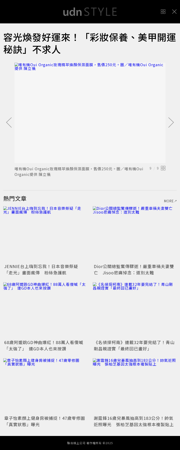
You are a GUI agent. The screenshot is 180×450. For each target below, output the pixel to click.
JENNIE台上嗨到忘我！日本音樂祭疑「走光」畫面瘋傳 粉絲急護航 (41, 269)
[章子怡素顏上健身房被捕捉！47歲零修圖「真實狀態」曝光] (45, 386)
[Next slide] (171, 122)
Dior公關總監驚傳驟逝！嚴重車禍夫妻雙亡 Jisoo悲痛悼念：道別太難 (134, 269)
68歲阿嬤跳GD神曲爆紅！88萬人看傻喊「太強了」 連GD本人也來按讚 (43, 345)
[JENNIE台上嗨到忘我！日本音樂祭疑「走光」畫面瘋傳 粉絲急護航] (45, 234)
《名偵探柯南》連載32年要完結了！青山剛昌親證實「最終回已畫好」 (134, 345)
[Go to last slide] (9, 122)
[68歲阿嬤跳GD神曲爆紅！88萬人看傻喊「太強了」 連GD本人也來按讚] (45, 310)
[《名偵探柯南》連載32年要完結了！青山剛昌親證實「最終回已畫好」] (135, 310)
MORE (169, 201)
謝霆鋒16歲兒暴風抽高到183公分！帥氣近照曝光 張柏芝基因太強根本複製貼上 (134, 421)
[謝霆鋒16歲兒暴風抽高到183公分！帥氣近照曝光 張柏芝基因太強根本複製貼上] (135, 386)
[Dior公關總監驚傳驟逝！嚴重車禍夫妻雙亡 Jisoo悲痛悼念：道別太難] (135, 234)
